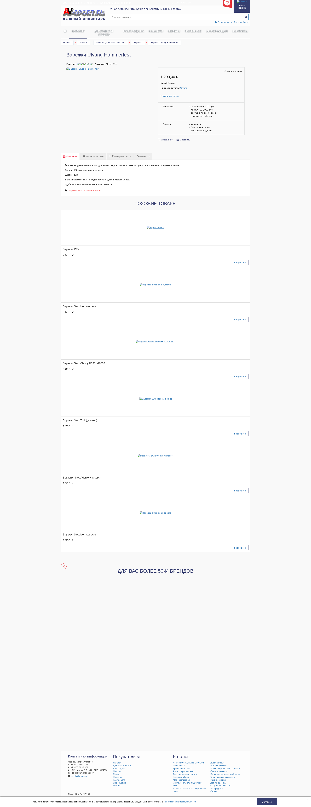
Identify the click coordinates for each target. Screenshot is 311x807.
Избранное (167, 139)
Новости (156, 31)
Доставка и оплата (104, 32)
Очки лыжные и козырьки (222, 777)
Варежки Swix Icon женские (79, 534)
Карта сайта (119, 780)
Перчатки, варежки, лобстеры (110, 42)
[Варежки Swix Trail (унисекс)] (155, 399)
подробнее (240, 262)
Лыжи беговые (217, 763)
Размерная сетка (170, 96)
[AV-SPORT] (65, 31)
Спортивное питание (220, 786)
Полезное (193, 31)
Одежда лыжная (218, 771)
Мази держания (218, 780)
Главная (67, 42)
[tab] (70, 156)
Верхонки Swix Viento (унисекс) (81, 477)
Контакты (240, 31)
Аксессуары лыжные (183, 771)
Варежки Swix (75, 190)
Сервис (174, 31)
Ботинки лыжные (218, 766)
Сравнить (185, 139)
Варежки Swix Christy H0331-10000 (84, 363)
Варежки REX (71, 249)
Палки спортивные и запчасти (225, 769)
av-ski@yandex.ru (79, 776)
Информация (216, 31)
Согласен (267, 802)
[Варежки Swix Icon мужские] (155, 284)
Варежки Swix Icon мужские (79, 306)
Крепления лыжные (182, 769)
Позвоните (182, 2)
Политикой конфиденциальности (180, 802)
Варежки (138, 42)
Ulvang (183, 88)
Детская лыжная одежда (185, 774)
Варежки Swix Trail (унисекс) (80, 420)
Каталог (78, 31)
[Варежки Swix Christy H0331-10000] (155, 341)
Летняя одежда (217, 783)
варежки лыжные (92, 190)
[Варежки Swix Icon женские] (155, 513)
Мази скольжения (181, 780)
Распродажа (133, 31)
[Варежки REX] (155, 227)
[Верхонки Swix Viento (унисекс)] (155, 456)
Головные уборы (181, 777)
